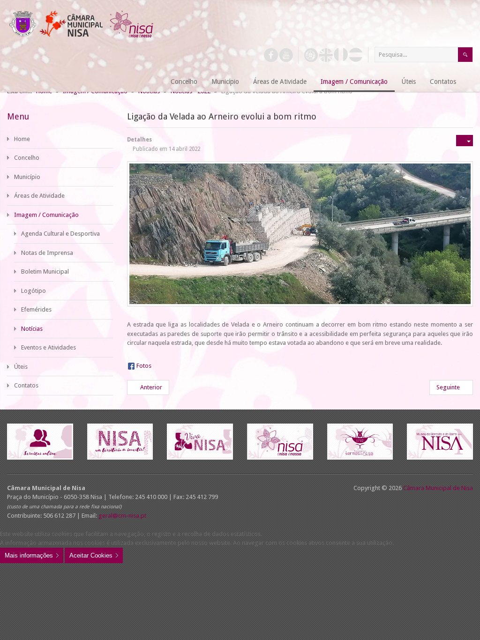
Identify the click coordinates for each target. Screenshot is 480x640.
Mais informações (29, 555)
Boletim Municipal (45, 271)
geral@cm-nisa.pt (122, 515)
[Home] (152, 82)
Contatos (26, 385)
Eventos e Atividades (48, 347)
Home (22, 138)
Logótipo (33, 290)
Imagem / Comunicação (46, 214)
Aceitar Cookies (90, 555)
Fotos (143, 365)
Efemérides (36, 309)
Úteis (21, 366)
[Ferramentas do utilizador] (464, 140)
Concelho (26, 157)
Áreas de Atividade (39, 195)
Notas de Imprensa (47, 252)
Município (27, 176)
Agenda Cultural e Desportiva (60, 233)
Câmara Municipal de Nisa (438, 487)
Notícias (32, 328)
